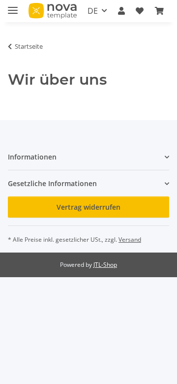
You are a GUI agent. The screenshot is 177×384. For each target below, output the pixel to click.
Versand (129, 239)
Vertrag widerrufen (88, 207)
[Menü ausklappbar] (13, 6)
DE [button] (93, 10)
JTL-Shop (105, 264)
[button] (121, 11)
